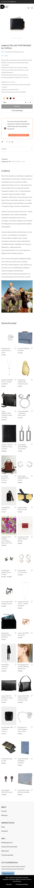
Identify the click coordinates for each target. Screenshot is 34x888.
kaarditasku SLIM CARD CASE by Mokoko (23, 539)
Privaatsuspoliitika (7, 855)
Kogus (4, 102)
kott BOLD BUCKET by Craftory (5, 478)
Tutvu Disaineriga (17, 110)
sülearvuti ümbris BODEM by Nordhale (23, 761)
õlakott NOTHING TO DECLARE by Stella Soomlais (23, 698)
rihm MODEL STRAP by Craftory (5, 666)
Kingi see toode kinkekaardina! (18, 135)
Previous (1, 24)
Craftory (22, 161)
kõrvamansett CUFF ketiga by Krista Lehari (22, 729)
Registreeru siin (8, 874)
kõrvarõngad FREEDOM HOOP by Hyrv (23, 478)
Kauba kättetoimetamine (9, 847)
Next (32, 24)
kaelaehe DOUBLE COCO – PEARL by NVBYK (7, 382)
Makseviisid (5, 851)
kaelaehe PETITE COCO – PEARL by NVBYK (23, 604)
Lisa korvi (17, 106)
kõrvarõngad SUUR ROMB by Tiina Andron (23, 447)
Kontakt (4, 811)
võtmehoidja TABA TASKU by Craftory (7, 729)
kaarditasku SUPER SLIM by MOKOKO (6, 635)
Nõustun (9, 884)
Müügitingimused (6, 842)
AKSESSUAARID (15, 161)
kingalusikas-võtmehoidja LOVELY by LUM (23, 382)
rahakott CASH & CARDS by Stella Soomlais (6, 447)
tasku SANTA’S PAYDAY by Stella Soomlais (6, 698)
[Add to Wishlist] (3, 142)
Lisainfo (4, 149)
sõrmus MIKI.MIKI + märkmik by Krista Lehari (23, 413)
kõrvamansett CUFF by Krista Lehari (6, 350)
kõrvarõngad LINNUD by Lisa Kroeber (6, 572)
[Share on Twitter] (9, 142)
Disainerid (4, 831)
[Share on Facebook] (6, 142)
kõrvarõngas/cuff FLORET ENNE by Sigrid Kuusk (23, 666)
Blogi (3, 827)
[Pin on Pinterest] (12, 142)
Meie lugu (4, 815)
